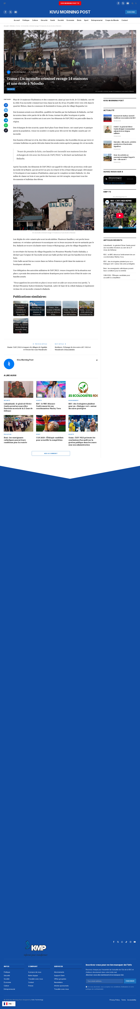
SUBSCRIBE (131, 12)
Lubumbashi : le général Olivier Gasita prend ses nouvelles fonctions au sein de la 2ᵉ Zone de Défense (18, 407)
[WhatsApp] (6, 125)
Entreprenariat (96, 20)
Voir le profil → (130, 179)
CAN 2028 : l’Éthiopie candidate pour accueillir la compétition (50, 439)
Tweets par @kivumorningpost (114, 183)
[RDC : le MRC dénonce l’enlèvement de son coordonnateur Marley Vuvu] (51, 389)
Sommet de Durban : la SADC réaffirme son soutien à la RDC (125, 117)
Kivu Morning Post (20, 72)
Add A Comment (51, 453)
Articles (12, 26)
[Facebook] (6, 105)
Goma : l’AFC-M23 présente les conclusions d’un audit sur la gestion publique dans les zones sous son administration (82, 441)
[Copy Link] (6, 130)
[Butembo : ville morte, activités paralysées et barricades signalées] (107, 144)
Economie (70, 20)
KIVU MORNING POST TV (70, 3)
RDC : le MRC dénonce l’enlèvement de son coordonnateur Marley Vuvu (48, 406)
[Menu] (5, 3)
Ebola (79, 20)
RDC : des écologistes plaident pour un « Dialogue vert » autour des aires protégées (82, 406)
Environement (73, 400)
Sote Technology (37, 1000)
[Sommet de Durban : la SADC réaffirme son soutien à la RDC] (107, 118)
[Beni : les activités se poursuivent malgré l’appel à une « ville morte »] (107, 157)
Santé (52, 20)
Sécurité (44, 20)
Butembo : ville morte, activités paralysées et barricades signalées (125, 144)
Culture (35, 20)
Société (61, 20)
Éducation (7, 434)
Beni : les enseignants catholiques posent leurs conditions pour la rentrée (15, 440)
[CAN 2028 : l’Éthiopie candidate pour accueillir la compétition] (51, 423)
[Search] (132, 3)
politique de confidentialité (94, 989)
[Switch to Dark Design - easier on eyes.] (136, 3)
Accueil (6, 26)
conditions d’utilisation (121, 987)
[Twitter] (6, 110)
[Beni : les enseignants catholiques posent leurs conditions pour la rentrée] (18, 423)
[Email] (6, 115)
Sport (86, 20)
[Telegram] (6, 120)
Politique (26, 20)
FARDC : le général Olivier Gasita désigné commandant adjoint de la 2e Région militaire (124, 130)
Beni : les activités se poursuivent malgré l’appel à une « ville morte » (124, 157)
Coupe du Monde (112, 20)
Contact (125, 20)
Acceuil (17, 20)
